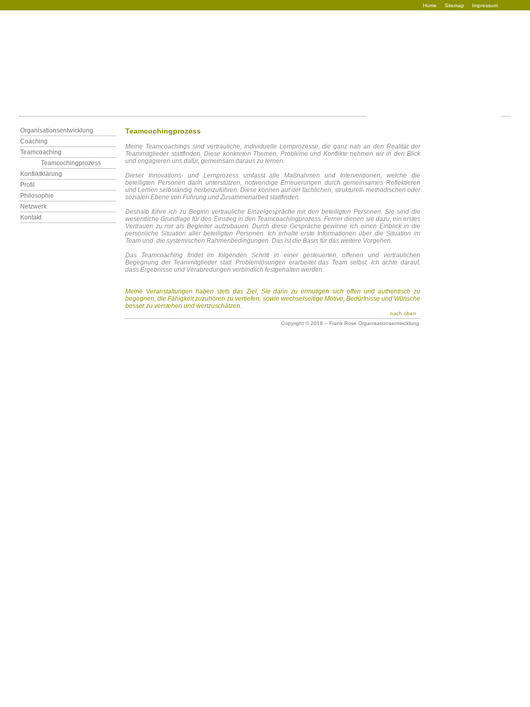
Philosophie (37, 195)
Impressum (485, 5)
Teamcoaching (41, 152)
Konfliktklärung (41, 174)
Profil (27, 184)
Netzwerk (33, 206)
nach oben (403, 313)
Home (430, 5)
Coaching (34, 141)
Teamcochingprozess (71, 163)
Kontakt (30, 217)
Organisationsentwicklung (56, 130)
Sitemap (454, 5)
